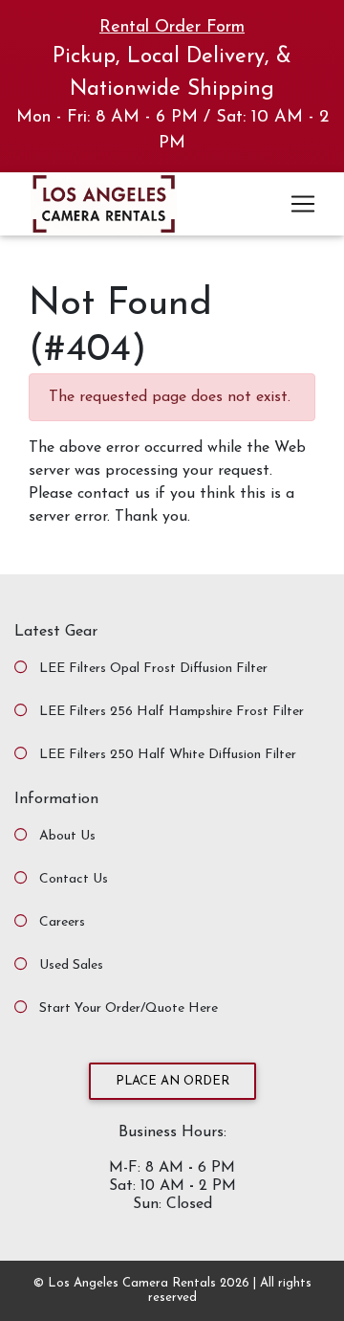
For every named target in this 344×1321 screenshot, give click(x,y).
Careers (62, 922)
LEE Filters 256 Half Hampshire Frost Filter (171, 712)
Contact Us (73, 879)
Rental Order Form (172, 27)
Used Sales (71, 965)
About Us (67, 836)
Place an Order (172, 1081)
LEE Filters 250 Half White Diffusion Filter (167, 755)
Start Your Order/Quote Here (128, 1008)
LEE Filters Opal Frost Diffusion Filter (153, 668)
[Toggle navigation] (303, 204)
